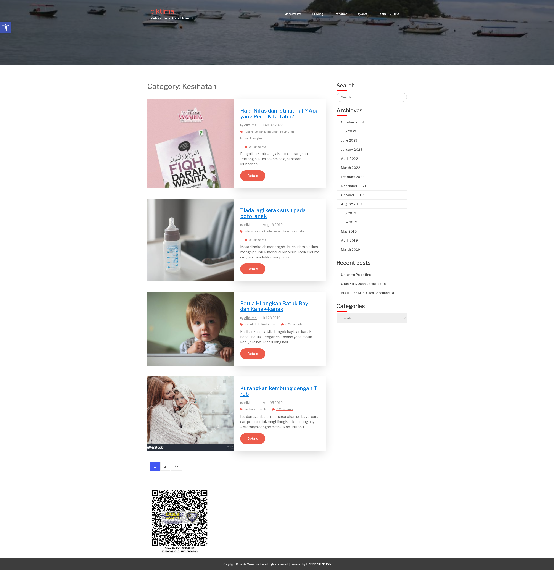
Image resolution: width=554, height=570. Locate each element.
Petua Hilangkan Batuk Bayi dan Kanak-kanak (274, 306)
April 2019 (349, 240)
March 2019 (350, 249)
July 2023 (348, 131)
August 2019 (351, 204)
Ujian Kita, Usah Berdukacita (363, 284)
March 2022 (350, 168)
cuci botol (265, 231)
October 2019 (352, 195)
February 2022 (352, 177)
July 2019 (348, 213)
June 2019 (349, 222)
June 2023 (349, 140)
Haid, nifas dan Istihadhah (261, 131)
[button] (5, 27)
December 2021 (354, 186)
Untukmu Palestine (356, 274)
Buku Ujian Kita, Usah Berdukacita (367, 293)
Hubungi (318, 14)
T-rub (262, 409)
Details (253, 176)
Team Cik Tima (388, 14)
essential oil (282, 231)
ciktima (162, 11)
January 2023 (351, 149)
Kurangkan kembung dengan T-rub (279, 391)
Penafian (341, 14)
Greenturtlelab (318, 564)
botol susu (251, 231)
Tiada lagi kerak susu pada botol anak (273, 213)
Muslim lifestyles (251, 138)
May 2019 (349, 231)
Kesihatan (287, 131)
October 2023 (352, 122)
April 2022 (349, 158)
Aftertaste (293, 14)
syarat (362, 14)
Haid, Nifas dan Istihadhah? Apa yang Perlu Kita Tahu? (279, 113)
